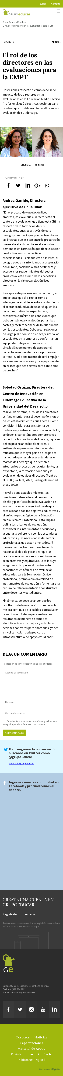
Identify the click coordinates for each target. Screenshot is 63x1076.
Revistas (21, 22)
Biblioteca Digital (31, 1060)
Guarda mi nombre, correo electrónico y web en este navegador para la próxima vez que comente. (30, 723)
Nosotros (23, 1037)
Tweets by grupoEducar (21, 763)
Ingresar (29, 914)
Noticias (40, 1037)
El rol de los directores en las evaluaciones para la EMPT (29, 25)
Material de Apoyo (31, 1048)
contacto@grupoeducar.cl (22, 992)
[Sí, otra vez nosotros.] (49, 1064)
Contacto (55, 3)
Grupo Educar (9, 22)
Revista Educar (22, 1054)
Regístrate (10, 914)
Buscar (43, 3)
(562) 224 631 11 (19, 989)
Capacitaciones (31, 1043)
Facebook (16, 786)
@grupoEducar (20, 757)
